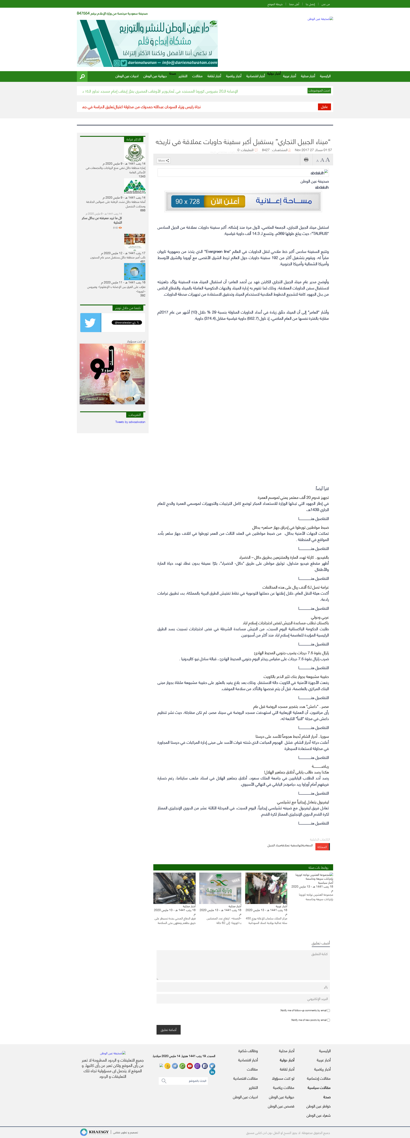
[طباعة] (306, 159)
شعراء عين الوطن (319, 1115)
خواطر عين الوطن (318, 1105)
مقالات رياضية (283, 1087)
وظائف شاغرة (248, 1050)
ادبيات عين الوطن (127, 75)
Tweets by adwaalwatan (130, 421)
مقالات (197, 75)
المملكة (322, 846)
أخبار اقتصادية (255, 75)
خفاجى (116, 1132)
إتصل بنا (310, 4)
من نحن (326, 4)
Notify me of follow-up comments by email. (303, 1009)
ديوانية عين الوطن (155, 75)
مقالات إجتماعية (319, 1078)
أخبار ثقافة (214, 75)
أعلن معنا (294, 4)
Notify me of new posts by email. (309, 1019)
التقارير (183, 75)
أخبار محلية (308, 75)
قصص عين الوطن (281, 1105)
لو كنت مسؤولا (283, 1078)
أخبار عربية (289, 75)
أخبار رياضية (233, 75)
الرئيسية (325, 75)
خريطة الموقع (275, 4)
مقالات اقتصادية (245, 1078)
